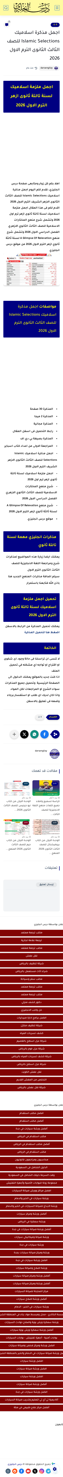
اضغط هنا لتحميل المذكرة (42, 632)
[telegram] (48, 1471)
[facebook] (21, 1471)
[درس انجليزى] (31, 8)
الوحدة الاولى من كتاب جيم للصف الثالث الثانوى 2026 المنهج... (18, 845)
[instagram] (41, 1471)
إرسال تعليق (46, 884)
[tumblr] (8, 1471)
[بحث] (5, 7)
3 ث (55, 25)
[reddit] (14, 1471)
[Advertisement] (31, 150)
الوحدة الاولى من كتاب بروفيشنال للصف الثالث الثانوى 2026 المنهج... (47, 847)
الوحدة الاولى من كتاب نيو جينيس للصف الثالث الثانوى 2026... (17, 806)
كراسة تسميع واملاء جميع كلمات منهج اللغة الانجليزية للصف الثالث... (46, 808)
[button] (44, 734)
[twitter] (34, 1471)
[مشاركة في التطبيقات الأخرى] (14, 734)
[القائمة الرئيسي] (57, 7)
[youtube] (28, 1471)
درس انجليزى (15, 1464)
